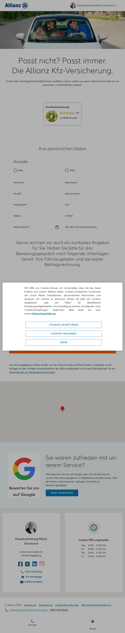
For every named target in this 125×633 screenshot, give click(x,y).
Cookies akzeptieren (64, 324)
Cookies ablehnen (64, 333)
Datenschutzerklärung (44, 313)
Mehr (63, 342)
